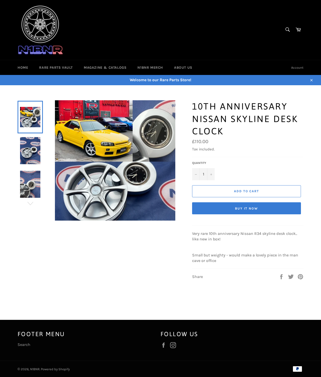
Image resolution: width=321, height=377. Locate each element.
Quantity (199, 163)
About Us (183, 67)
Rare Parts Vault (56, 67)
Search (24, 344)
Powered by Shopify (55, 369)
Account (297, 67)
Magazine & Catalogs (105, 67)
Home (23, 67)
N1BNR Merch (150, 67)
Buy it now (246, 208)
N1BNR (35, 369)
